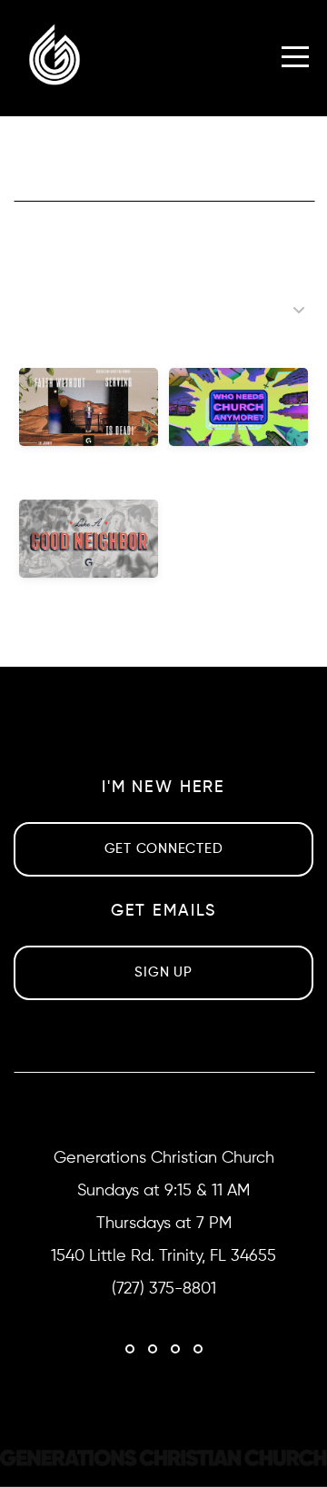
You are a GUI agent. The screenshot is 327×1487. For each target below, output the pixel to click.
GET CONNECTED (163, 849)
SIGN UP (163, 972)
